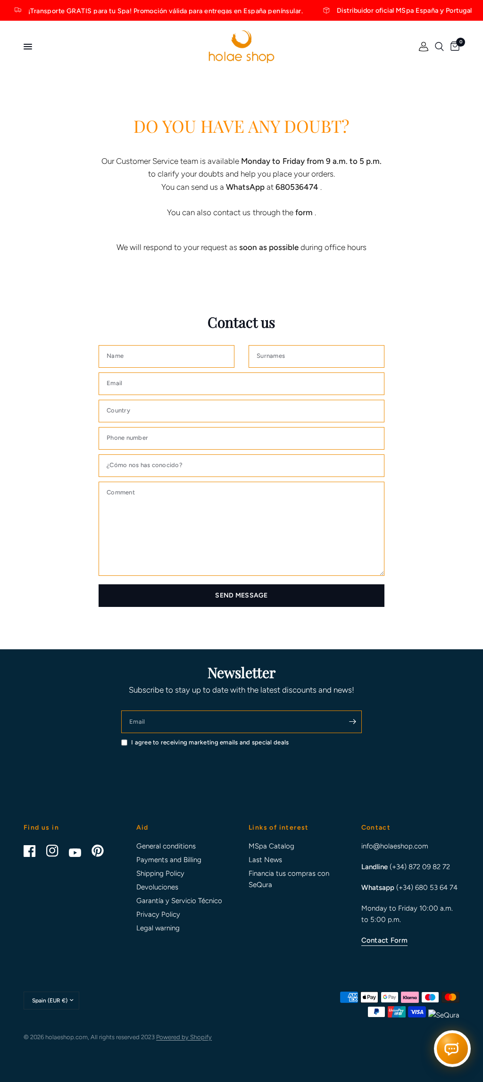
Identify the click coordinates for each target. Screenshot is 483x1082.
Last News (265, 860)
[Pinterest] (102, 850)
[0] (453, 47)
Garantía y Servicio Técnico (179, 900)
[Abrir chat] (452, 1048)
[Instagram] (56, 850)
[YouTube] (79, 852)
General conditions (166, 846)
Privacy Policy (158, 914)
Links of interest (279, 827)
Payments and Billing (168, 860)
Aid (142, 827)
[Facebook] (34, 850)
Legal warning (158, 928)
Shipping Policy (160, 873)
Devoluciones (157, 887)
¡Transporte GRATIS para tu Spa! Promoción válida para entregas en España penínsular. (153, 10)
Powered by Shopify (184, 1037)
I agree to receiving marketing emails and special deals (210, 742)
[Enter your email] (352, 722)
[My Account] (424, 47)
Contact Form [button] (384, 941)
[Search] (439, 47)
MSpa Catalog (271, 846)
